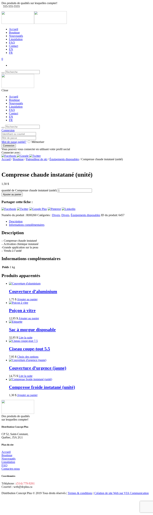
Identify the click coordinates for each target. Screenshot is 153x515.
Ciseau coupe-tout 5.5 (29, 348)
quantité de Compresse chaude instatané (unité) (29, 190)
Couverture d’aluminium (33, 291)
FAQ (12, 42)
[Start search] (2, 127)
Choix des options (27, 356)
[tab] (80, 221)
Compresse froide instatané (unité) (42, 387)
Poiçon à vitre (22, 310)
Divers (56, 215)
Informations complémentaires (26, 224)
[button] (9, 155)
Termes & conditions (80, 493)
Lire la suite (25, 337)
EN (11, 49)
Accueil (13, 29)
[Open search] (2, 72)
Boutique (14, 32)
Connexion (8, 130)
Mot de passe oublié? (13, 141)
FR (11, 52)
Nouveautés (16, 35)
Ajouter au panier (12, 194)
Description (16, 221)
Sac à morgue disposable (32, 329)
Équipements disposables (64, 159)
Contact (13, 46)
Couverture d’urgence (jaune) (37, 368)
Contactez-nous (10, 468)
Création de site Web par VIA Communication (121, 493)
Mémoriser (38, 141)
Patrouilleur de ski (36, 159)
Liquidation (16, 39)
